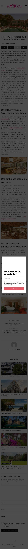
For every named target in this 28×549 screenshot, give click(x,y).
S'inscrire (15, 288)
